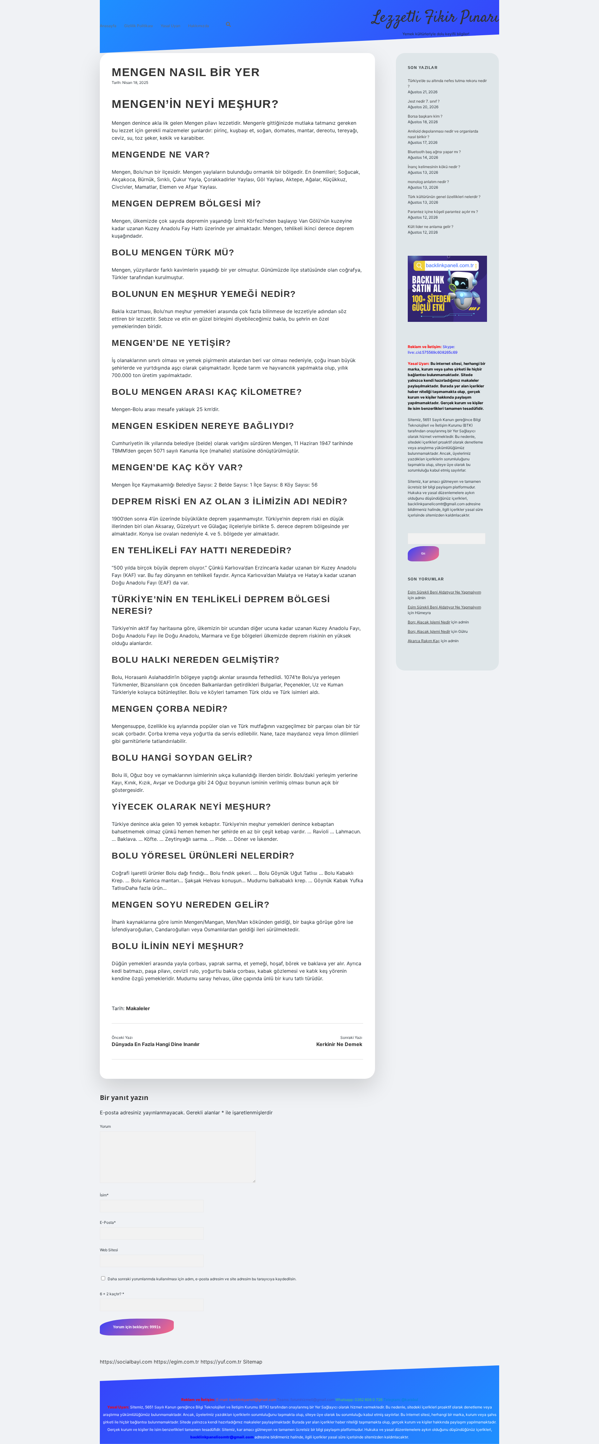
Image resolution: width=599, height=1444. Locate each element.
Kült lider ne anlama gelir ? (430, 226)
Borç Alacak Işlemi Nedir (429, 622)
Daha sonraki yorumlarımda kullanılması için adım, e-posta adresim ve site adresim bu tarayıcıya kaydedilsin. (202, 1279)
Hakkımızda (198, 25)
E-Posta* (108, 1222)
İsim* (104, 1195)
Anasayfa (108, 25)
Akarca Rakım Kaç (424, 640)
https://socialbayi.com (126, 1362)
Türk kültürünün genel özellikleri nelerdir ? (444, 196)
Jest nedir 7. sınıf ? (424, 101)
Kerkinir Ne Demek (339, 1044)
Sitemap (252, 1362)
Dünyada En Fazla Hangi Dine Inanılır (156, 1044)
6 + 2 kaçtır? (112, 1293)
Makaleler (138, 1008)
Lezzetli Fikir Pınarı (436, 18)
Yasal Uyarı (170, 25)
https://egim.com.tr (176, 1362)
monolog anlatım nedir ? (428, 181)
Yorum (105, 1126)
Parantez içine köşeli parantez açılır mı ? (443, 211)
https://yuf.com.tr (221, 1362)
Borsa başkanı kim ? (425, 116)
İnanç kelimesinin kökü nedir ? (434, 166)
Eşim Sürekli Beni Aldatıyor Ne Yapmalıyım (444, 592)
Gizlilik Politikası (138, 25)
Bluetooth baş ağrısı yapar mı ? (434, 151)
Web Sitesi (109, 1250)
